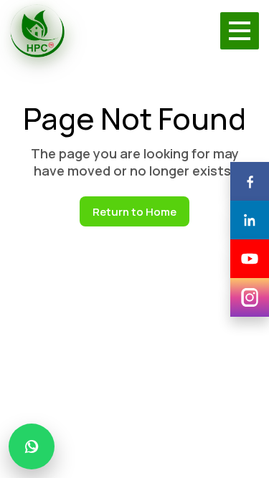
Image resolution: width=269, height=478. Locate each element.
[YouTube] (249, 258)
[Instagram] (249, 297)
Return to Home (134, 211)
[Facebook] (249, 181)
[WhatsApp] (32, 446)
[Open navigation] (239, 30)
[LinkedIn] (249, 220)
